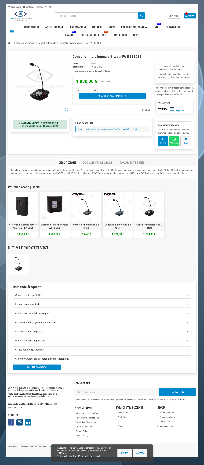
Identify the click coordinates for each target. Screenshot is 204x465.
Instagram (19, 422)
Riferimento (78, 67)
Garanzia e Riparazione (86, 422)
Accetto (140, 453)
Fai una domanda (37, 367)
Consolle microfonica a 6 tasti (118, 226)
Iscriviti (179, 392)
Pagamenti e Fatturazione (87, 418)
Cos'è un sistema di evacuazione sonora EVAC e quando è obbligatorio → (110, 129)
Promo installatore (168, 417)
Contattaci (30, 7)
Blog (41, 7)
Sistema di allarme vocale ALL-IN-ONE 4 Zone (23, 226)
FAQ (49, 7)
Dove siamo (14, 7)
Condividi (146, 110)
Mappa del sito (166, 426)
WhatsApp (174, 143)
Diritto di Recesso (84, 427)
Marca (75, 63)
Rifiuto (124, 453)
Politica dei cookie (66, 456)
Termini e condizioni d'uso (87, 413)
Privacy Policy (82, 431)
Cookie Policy (82, 435)
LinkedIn (28, 422)
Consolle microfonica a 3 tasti (149, 226)
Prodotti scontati (167, 412)
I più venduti (165, 421)
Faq (119, 421)
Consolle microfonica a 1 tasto (86, 226)
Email (186, 143)
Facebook (11, 422)
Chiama (163, 143)
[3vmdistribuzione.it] (20, 15)
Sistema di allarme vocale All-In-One (54, 226)
